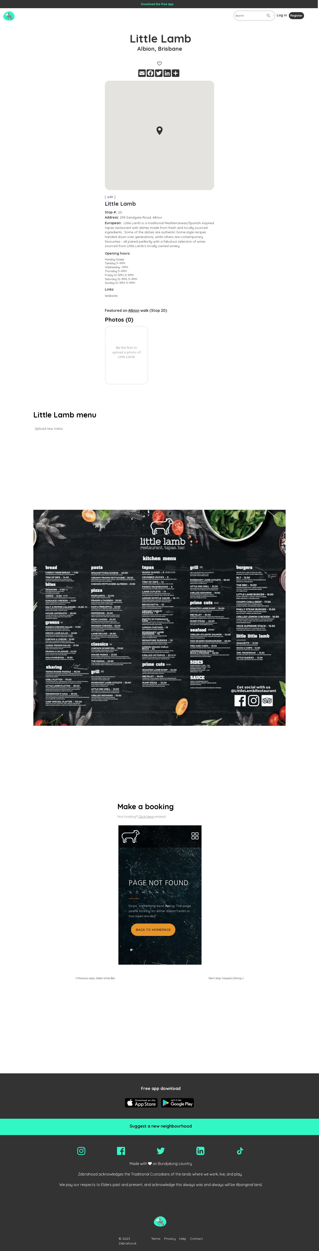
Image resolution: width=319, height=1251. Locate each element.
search (268, 15)
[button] (159, 130)
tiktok (240, 1151)
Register (296, 15)
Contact (196, 1239)
